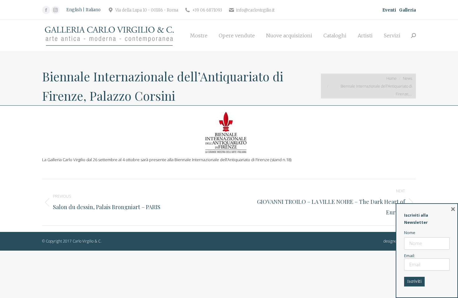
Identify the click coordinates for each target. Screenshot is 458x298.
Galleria (407, 10)
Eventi (389, 10)
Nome (409, 232)
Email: (409, 255)
